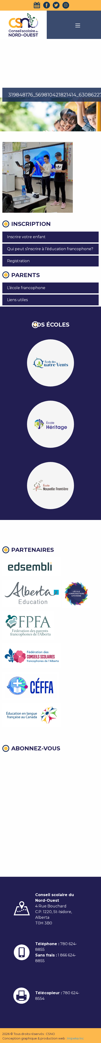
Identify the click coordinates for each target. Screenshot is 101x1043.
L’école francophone (26, 288)
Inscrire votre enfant (26, 237)
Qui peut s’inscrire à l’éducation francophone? (50, 249)
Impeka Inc (75, 1038)
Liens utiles (17, 300)
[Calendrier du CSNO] (36, 5)
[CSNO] (23, 25)
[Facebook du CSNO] (46, 5)
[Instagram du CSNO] (65, 5)
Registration (18, 261)
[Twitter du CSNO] (56, 5)
